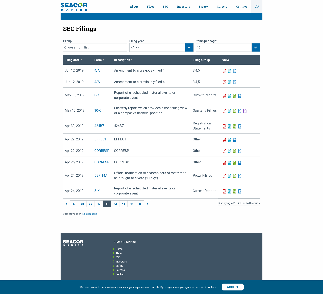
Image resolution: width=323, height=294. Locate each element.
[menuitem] (133, 6)
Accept (233, 287)
